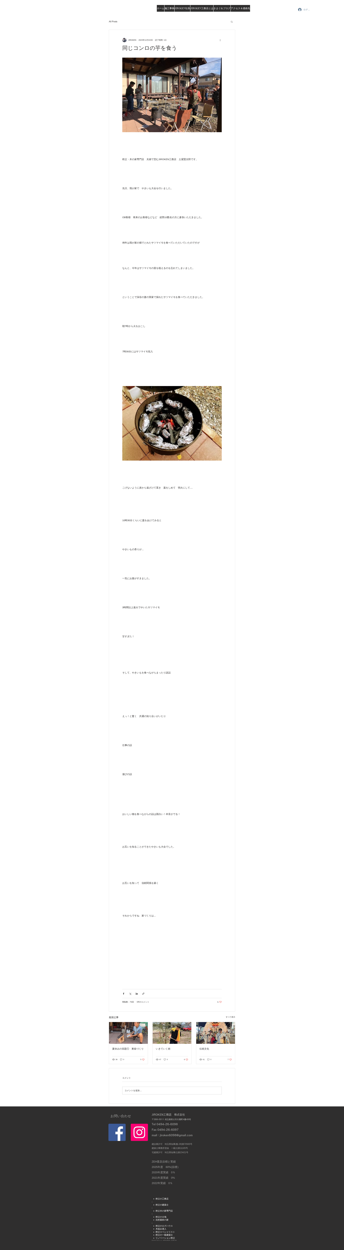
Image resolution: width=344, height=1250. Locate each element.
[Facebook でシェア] (123, 993)
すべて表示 (230, 1017)
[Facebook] (117, 1132)
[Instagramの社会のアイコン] (139, 1132)
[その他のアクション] (220, 40)
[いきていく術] (172, 1033)
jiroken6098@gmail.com (176, 1135)
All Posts (113, 21)
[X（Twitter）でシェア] (130, 993)
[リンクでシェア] (143, 993)
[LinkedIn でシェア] (136, 993)
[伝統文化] (215, 1033)
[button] (231, 22)
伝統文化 (204, 1048)
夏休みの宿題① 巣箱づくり (128, 1048)
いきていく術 (163, 1048)
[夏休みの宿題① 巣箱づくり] (128, 1033)
